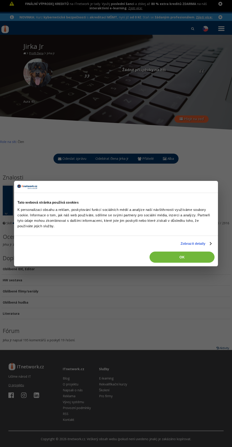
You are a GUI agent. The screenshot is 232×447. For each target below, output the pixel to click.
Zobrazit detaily (193, 243)
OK (182, 257)
